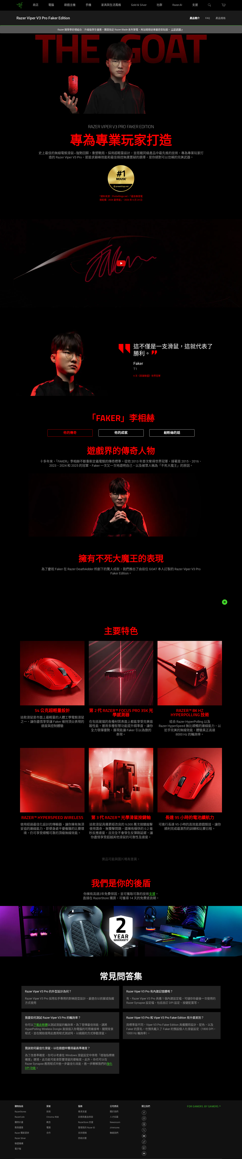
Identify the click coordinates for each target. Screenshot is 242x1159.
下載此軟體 (40, 1024)
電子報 (18, 1149)
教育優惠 (19, 1127)
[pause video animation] (224, 602)
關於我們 (114, 1111)
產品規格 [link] (221, 18)
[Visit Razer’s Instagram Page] (144, 1118)
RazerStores (20, 1111)
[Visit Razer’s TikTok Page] (144, 1141)
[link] (19, 5)
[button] (121, 263)
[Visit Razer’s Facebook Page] (144, 1112)
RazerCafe (19, 1117)
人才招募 (114, 1117)
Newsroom (115, 1122)
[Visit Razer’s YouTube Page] (144, 1135)
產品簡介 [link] (195, 18)
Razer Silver (20, 1138)
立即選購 (177, 29)
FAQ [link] (207, 18)
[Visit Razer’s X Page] (144, 1130)
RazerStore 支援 (85, 1122)
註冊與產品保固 (85, 1117)
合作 (48, 1133)
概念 (48, 1122)
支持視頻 (82, 1133)
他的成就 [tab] (121, 432)
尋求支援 (82, 1111)
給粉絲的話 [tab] (172, 432)
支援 (152, 894)
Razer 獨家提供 (22, 1133)
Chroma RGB (52, 1117)
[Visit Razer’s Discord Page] (144, 1153)
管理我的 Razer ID (86, 1127)
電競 (48, 1127)
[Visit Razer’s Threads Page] (144, 1124)
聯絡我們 (114, 1133)
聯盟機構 (19, 1143)
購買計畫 (19, 1122)
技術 (48, 1111)
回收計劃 (82, 1138)
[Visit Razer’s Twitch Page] (144, 1147)
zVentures (114, 1127)
